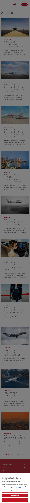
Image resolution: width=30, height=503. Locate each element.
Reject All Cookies (15, 495)
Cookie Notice (11, 487)
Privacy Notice (18, 487)
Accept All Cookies (14, 500)
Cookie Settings (15, 490)
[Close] (28, 475)
